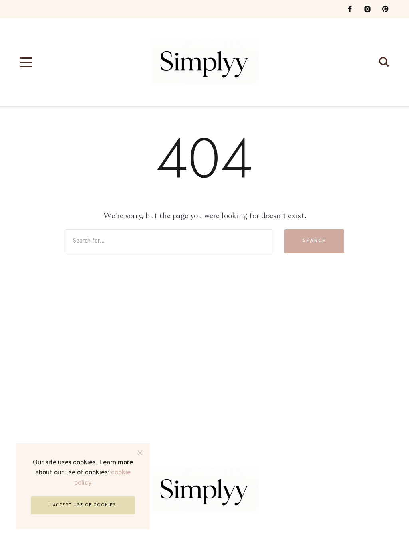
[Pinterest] (385, 9)
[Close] (140, 453)
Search (314, 241)
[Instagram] (367, 9)
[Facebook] (349, 9)
